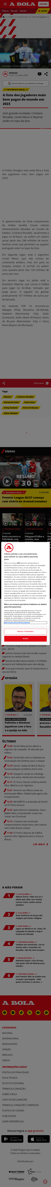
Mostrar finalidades (25, 632)
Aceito (25, 639)
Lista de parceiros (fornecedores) (17, 623)
